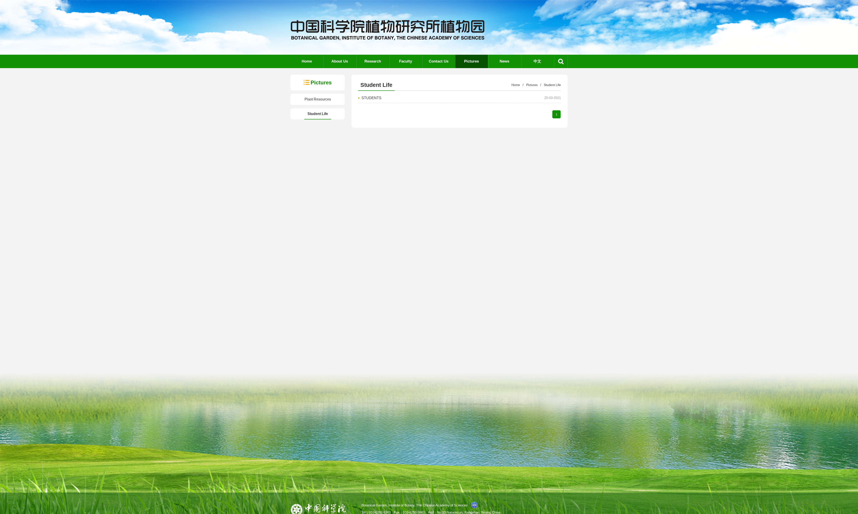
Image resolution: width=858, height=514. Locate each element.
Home (307, 61)
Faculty (405, 61)
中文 (537, 61)
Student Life (317, 114)
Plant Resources (318, 99)
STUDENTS (371, 98)
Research (372, 61)
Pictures (471, 61)
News (504, 61)
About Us (339, 61)
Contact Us (438, 61)
